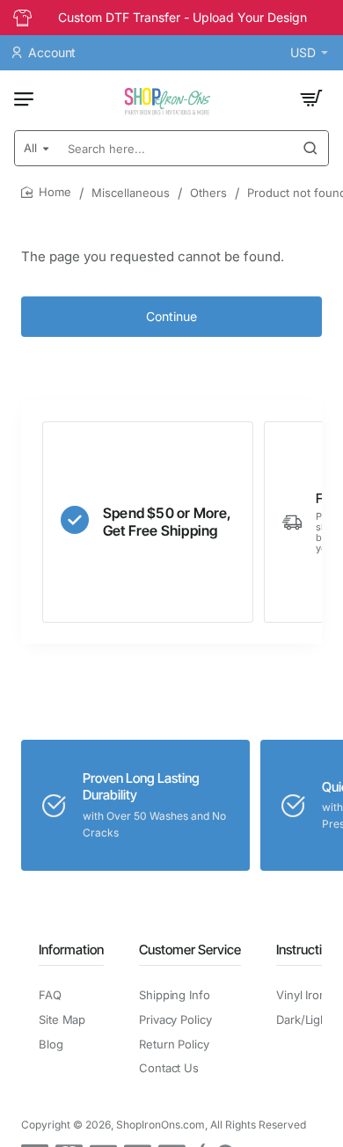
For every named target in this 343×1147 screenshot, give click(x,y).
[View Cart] (311, 98)
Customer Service (190, 949)
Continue (171, 316)
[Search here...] (310, 148)
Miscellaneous (130, 193)
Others (208, 193)
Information (71, 949)
